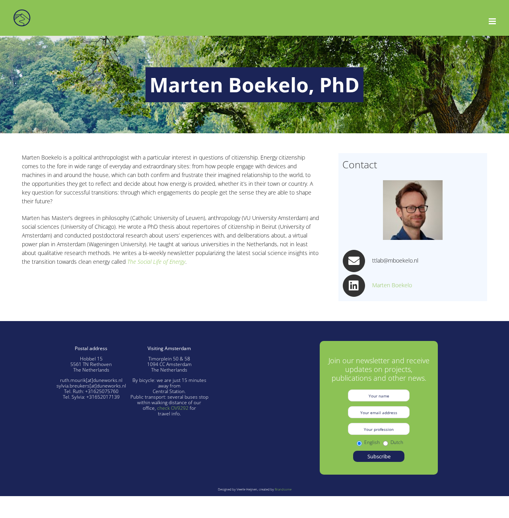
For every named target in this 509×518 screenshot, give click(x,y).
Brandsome (283, 489)
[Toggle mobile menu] (493, 21)
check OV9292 (172, 408)
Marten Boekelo (392, 285)
